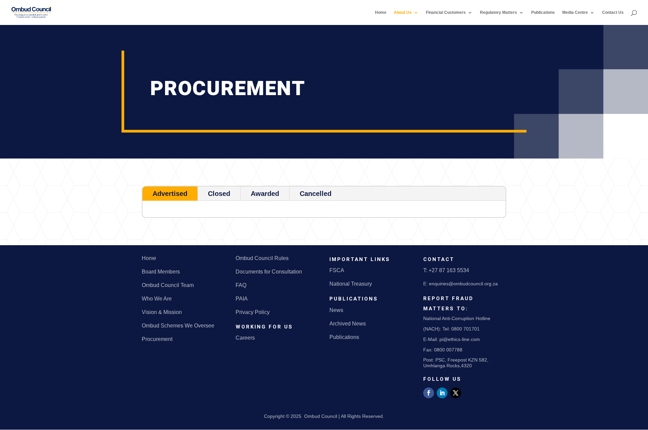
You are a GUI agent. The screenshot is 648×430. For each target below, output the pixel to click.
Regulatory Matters (498, 12)
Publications (543, 12)
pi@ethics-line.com (459, 339)
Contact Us (613, 12)
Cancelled (315, 193)
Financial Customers (446, 12)
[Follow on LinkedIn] (442, 393)
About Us (403, 12)
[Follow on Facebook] (428, 393)
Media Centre (575, 12)
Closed (219, 193)
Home (380, 12)
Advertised (170, 193)
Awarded (265, 193)
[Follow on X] (455, 393)
